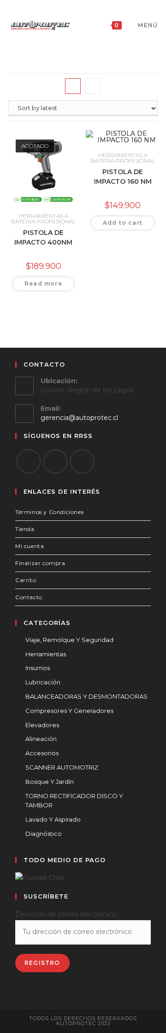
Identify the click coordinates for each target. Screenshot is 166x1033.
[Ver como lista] (93, 86)
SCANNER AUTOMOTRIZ (61, 767)
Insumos (37, 667)
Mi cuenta (29, 546)
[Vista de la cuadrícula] (73, 86)
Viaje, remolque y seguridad (69, 639)
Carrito (25, 580)
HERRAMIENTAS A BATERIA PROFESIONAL (43, 218)
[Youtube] (82, 461)
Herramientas (45, 654)
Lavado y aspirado (53, 819)
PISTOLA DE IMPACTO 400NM (43, 237)
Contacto (28, 597)
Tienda (25, 528)
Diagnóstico (43, 833)
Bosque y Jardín (49, 781)
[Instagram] (55, 461)
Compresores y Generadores (69, 710)
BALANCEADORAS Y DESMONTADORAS (86, 696)
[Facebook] (29, 461)
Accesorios (42, 753)
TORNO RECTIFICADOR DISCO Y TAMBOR (74, 800)
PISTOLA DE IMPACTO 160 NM (123, 177)
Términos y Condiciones (49, 511)
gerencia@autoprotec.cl (79, 418)
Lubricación (42, 682)
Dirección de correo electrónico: (66, 914)
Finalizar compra (40, 563)
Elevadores (42, 725)
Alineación (41, 738)
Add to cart (122, 222)
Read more (43, 283)
